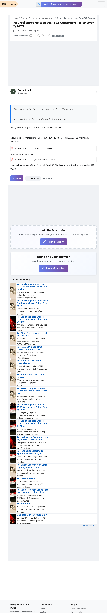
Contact (43, 612)
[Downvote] (38, 178)
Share (49, 178)
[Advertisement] (53, 61)
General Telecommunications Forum (37, 18)
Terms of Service (78, 609)
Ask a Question (55, 268)
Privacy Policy (77, 612)
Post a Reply (55, 241)
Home (15, 18)
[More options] (96, 91)
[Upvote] (28, 178)
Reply (18, 178)
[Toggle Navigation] (101, 4)
